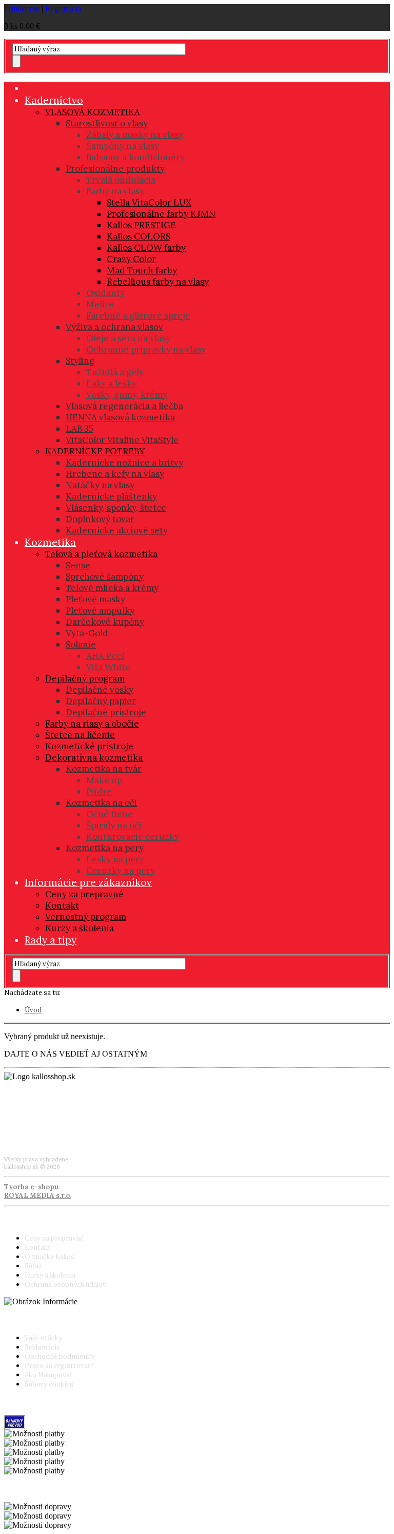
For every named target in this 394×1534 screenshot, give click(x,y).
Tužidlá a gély (115, 372)
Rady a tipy (50, 940)
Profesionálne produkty (115, 168)
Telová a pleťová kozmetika (101, 554)
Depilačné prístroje (106, 712)
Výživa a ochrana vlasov (114, 326)
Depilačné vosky (99, 689)
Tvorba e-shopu (31, 1186)
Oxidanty (105, 293)
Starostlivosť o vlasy (107, 123)
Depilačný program (85, 678)
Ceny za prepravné (84, 894)
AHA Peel (105, 655)
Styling (80, 360)
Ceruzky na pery (120, 870)
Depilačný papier (101, 701)
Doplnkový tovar (100, 519)
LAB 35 (79, 428)
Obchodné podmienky (59, 1356)
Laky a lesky (111, 383)
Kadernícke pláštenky (111, 496)
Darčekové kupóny (105, 621)
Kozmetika (50, 542)
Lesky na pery (115, 859)
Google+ (17, 1129)
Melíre (100, 304)
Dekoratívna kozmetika (94, 757)
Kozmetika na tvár (104, 768)
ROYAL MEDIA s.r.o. (37, 1195)
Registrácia (63, 8)
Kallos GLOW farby (146, 247)
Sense (78, 565)
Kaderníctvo (54, 100)
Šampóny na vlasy (122, 146)
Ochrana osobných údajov (65, 1284)
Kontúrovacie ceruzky (132, 836)
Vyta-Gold (87, 633)
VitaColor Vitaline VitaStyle (122, 440)
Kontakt (62, 905)
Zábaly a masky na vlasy (134, 134)
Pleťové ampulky (100, 610)
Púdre (99, 791)
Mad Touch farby (142, 270)
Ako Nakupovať (48, 1375)
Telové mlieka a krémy (112, 588)
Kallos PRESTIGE (141, 225)
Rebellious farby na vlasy (158, 281)
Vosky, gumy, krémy (126, 394)
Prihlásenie (22, 8)
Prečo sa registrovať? (59, 1365)
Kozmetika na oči (101, 802)
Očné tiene (109, 814)
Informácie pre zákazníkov (88, 882)
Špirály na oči (114, 825)
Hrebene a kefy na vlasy (115, 473)
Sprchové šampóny (105, 576)
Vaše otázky (43, 1338)
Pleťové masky (95, 599)
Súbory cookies (49, 1384)
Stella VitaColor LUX (149, 202)
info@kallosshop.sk (34, 1114)
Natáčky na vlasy (100, 485)
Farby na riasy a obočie (92, 723)
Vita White (108, 667)
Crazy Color (131, 259)
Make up (104, 780)
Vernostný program (85, 916)
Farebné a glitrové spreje (138, 315)
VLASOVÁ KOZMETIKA (92, 112)
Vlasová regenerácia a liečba (124, 406)
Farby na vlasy (115, 191)
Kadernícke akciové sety (117, 530)
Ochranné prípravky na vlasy (146, 349)
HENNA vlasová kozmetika (120, 417)
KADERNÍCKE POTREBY (95, 451)
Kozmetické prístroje (89, 746)
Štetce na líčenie (80, 735)
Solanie (81, 644)
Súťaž (33, 1266)
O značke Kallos (49, 1256)
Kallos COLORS (138, 236)
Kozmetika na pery (105, 848)
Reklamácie (42, 1347)
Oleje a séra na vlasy (128, 338)
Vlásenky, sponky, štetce (116, 507)
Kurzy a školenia (79, 928)
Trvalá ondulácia (120, 180)
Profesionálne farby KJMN (161, 213)
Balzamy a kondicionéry (135, 157)
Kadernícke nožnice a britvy (124, 462)
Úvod (33, 1010)
